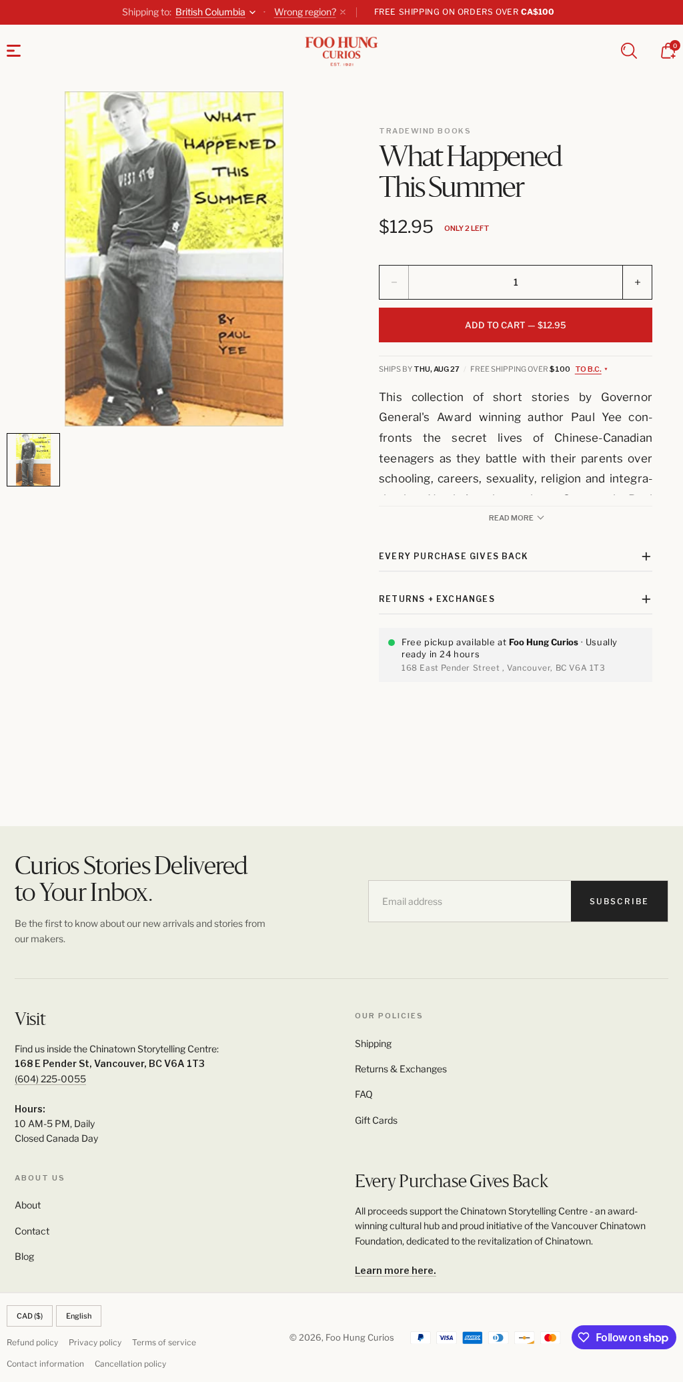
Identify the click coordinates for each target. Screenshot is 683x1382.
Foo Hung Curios (359, 1337)
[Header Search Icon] (629, 51)
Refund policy (32, 1342)
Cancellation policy (130, 1364)
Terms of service (164, 1342)
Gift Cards (376, 1120)
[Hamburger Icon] (14, 51)
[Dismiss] (343, 12)
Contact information (45, 1364)
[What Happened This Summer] (174, 258)
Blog (24, 1256)
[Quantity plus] (637, 282)
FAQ (364, 1094)
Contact (32, 1231)
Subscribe (619, 901)
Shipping (373, 1043)
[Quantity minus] (394, 282)
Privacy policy (95, 1342)
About (28, 1205)
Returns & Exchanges (401, 1068)
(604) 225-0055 (50, 1078)
